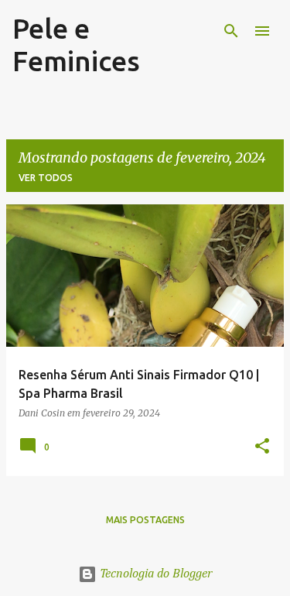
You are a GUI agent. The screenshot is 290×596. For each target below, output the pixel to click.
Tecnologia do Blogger (155, 574)
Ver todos (46, 178)
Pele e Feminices (76, 44)
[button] (262, 447)
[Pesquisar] (231, 31)
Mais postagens (145, 520)
